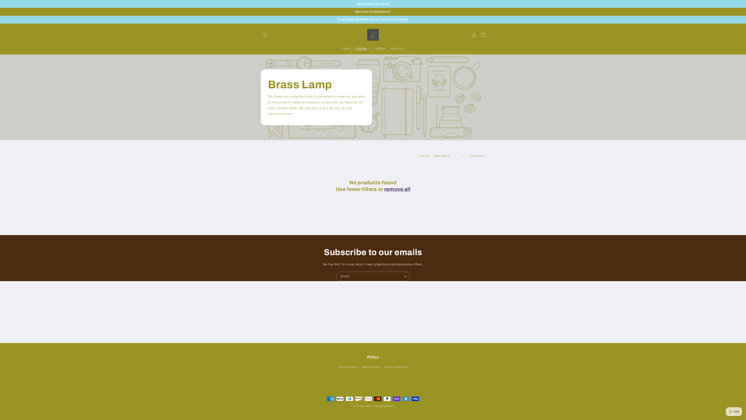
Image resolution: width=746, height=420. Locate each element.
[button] (265, 34)
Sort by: (425, 156)
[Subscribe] (405, 276)
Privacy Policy (348, 367)
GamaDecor (366, 406)
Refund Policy (371, 367)
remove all (397, 189)
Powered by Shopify (384, 406)
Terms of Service (395, 367)
